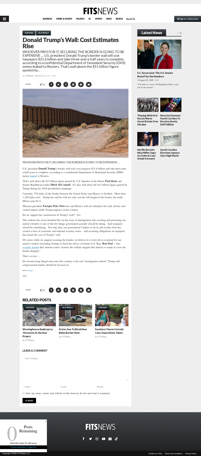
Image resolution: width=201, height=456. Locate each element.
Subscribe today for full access (23, 443)
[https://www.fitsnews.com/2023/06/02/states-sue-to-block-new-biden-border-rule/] (75, 315)
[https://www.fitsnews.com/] (100, 11)
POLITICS (80, 18)
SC (89, 18)
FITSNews (29, 76)
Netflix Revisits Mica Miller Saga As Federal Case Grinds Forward (146, 154)
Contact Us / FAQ (155, 454)
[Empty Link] (178, 33)
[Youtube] (105, 439)
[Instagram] (98, 439)
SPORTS (98, 18)
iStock (31, 270)
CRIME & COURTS (64, 18)
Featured (29, 33)
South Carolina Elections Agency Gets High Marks (170, 152)
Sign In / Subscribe (189, 18)
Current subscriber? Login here (23, 447)
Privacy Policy (190, 454)
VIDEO (109, 18)
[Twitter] (92, 439)
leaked (33, 176)
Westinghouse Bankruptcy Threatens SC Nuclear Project (38, 333)
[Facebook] (86, 439)
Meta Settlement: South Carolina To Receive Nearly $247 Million (170, 120)
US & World (43, 33)
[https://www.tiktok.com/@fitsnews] (116, 439)
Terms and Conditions (173, 454)
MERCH (119, 18)
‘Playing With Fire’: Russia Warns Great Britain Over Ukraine (147, 120)
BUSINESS (47, 18)
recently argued (31, 247)
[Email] (111, 439)
